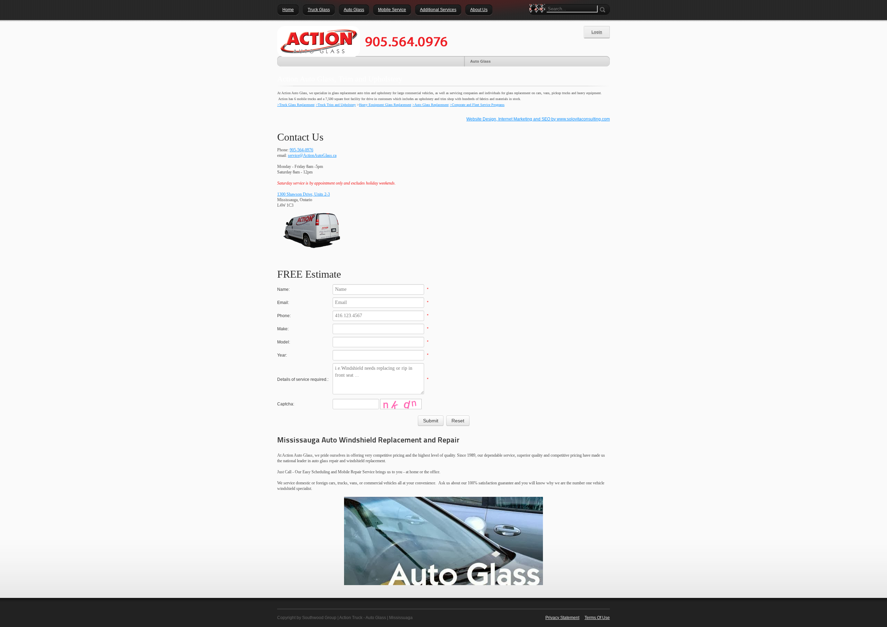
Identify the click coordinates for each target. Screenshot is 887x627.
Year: (282, 355)
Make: (283, 328)
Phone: (284, 315)
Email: (283, 302)
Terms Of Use (597, 617)
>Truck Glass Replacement (296, 105)
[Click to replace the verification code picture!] (401, 404)
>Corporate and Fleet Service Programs (477, 105)
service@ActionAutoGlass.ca (312, 155)
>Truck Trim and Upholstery (336, 105)
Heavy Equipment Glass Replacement (385, 105)
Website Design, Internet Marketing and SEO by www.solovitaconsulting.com (538, 119)
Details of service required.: (302, 379)
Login (596, 32)
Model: (283, 342)
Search (534, 20)
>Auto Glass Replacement (430, 105)
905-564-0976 (301, 149)
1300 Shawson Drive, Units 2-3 (303, 194)
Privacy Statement (562, 617)
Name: (283, 289)
